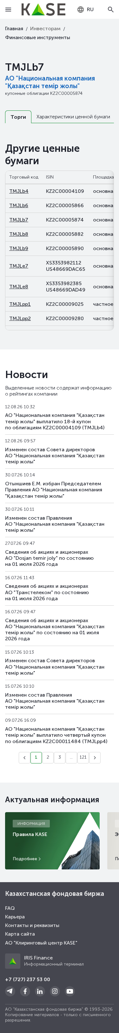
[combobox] (85, 9)
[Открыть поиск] (110, 9)
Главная (14, 28)
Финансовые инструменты (37, 37)
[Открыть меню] (8, 9)
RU (90, 9)
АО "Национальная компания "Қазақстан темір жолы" (50, 82)
